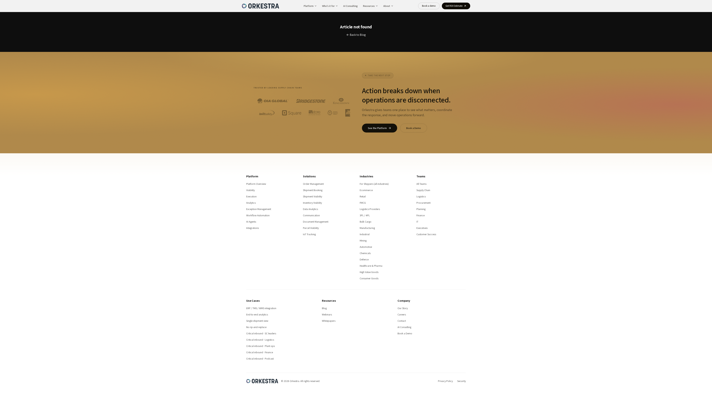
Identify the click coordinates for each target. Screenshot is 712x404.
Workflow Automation (258, 215)
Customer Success (426, 234)
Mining (363, 240)
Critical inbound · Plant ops (260, 346)
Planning (421, 209)
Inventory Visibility (312, 202)
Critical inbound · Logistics (260, 339)
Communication (311, 215)
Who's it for (328, 6)
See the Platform (377, 128)
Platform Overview (256, 184)
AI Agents (251, 221)
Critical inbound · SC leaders (261, 333)
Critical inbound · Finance (259, 352)
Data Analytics (310, 209)
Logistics (421, 196)
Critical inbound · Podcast (260, 358)
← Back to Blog (356, 35)
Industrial (365, 234)
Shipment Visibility (312, 196)
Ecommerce (366, 190)
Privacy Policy (445, 381)
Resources (369, 6)
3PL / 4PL (365, 215)
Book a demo (429, 5)
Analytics (251, 202)
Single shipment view (257, 320)
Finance (420, 215)
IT (417, 221)
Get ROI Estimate (454, 5)
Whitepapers (328, 320)
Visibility (250, 190)
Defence (364, 259)
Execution (251, 196)
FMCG (363, 202)
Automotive (366, 247)
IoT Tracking (309, 234)
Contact (402, 320)
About (386, 6)
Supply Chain (423, 190)
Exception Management (258, 209)
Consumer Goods (369, 278)
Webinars (327, 314)
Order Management (313, 184)
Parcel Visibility (311, 228)
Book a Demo (413, 128)
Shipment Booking (312, 190)
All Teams (421, 184)
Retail (363, 196)
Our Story (403, 308)
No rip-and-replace (256, 327)
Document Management (315, 221)
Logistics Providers (370, 209)
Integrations (252, 228)
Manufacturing (367, 228)
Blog (324, 308)
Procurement (423, 202)
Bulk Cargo (365, 221)
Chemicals (365, 253)
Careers (402, 314)
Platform (309, 6)
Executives (422, 228)
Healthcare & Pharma (371, 265)
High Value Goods (369, 272)
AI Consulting (350, 6)
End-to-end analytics (257, 314)
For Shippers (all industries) (374, 184)
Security (461, 381)
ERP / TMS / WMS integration (261, 308)
